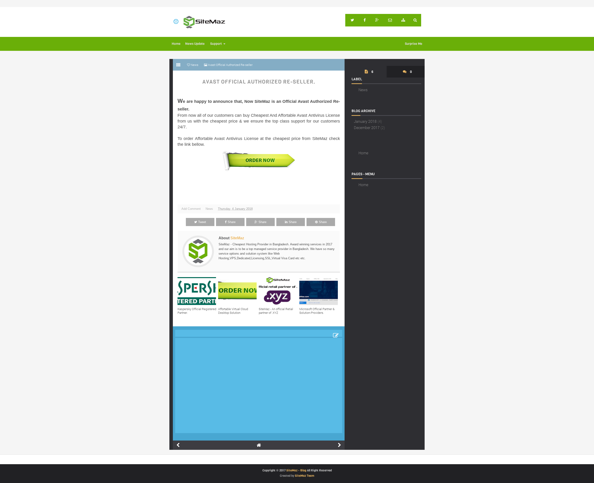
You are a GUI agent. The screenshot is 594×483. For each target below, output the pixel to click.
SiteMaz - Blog (296, 470)
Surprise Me (413, 44)
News (209, 209)
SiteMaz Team (304, 476)
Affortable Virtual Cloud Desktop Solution (233, 311)
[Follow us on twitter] (352, 20)
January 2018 (365, 121)
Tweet (202, 222)
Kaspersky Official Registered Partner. (197, 311)
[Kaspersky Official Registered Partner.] (198, 291)
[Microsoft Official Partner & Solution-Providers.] (319, 291)
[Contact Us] (390, 20)
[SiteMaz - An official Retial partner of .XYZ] (279, 291)
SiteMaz (237, 238)
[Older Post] (339, 445)
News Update (195, 44)
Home (176, 44)
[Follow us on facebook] (364, 20)
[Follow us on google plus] (377, 20)
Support (216, 44)
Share (232, 222)
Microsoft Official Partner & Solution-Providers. (317, 311)
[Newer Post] (178, 445)
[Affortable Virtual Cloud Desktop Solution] (238, 291)
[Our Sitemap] (403, 20)
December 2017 (367, 127)
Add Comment (191, 209)
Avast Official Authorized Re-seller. (258, 82)
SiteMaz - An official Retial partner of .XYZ (276, 311)
